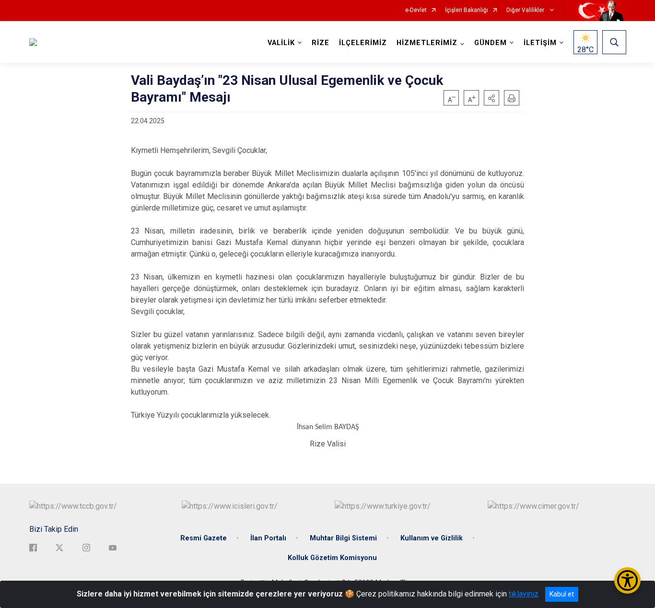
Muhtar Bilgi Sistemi (343, 538)
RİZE (320, 43)
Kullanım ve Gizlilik (431, 538)
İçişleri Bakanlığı (466, 10)
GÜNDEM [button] (490, 43)
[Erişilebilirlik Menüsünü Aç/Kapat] (627, 580)
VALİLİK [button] (281, 43)
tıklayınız (523, 593)
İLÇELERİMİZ (363, 43)
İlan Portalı (268, 538)
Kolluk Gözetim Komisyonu (332, 558)
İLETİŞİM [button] (540, 43)
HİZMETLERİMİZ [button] (427, 43)
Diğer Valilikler (526, 10)
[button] (491, 97)
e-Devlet (416, 10)
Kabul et (562, 594)
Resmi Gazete (203, 538)
